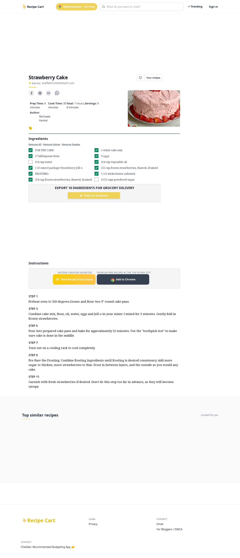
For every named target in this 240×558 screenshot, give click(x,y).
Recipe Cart (41, 520)
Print (173, 78)
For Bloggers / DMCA (169, 529)
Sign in (213, 6)
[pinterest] (40, 93)
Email (160, 524)
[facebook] (31, 93)
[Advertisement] (119, 41)
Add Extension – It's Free (79, 6)
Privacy (93, 524)
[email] (48, 93)
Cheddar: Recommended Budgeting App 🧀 (47, 547)
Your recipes (153, 77)
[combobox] (142, 7)
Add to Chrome (125, 279)
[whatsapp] (57, 93)
